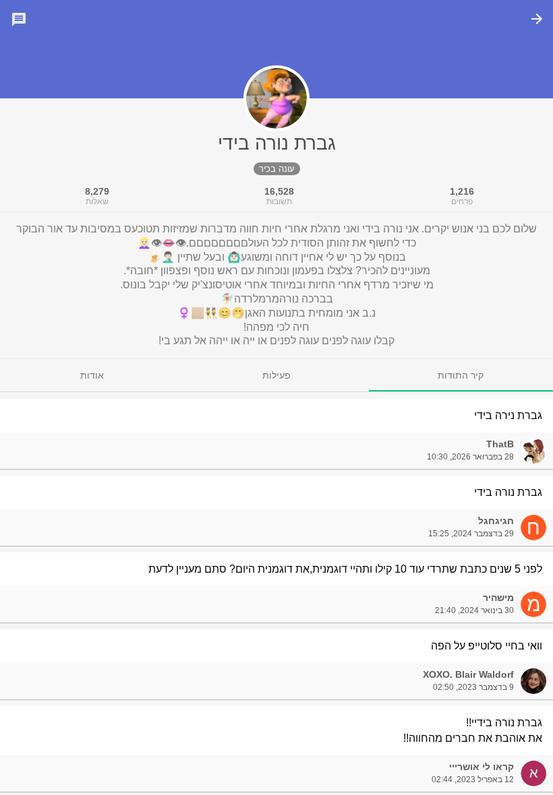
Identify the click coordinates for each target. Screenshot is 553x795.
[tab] (461, 375)
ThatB (500, 444)
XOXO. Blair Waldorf (468, 674)
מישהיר (498, 597)
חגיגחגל (496, 520)
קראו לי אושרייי (481, 766)
